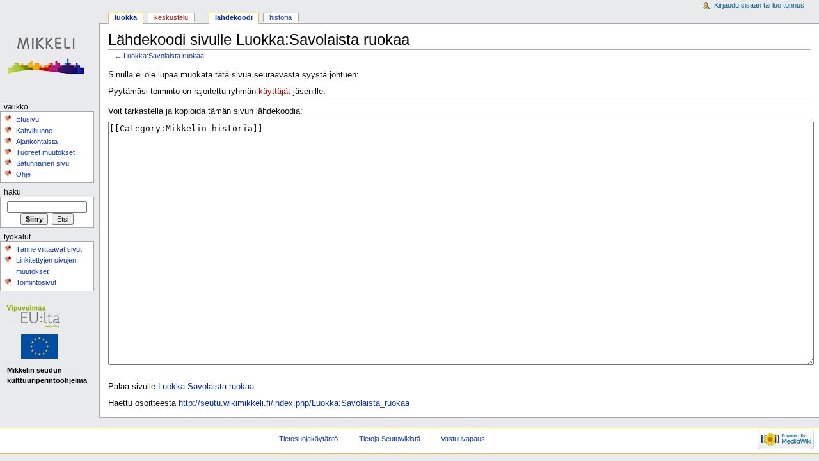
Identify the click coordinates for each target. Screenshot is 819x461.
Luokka (126, 17)
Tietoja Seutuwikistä (389, 438)
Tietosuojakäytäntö (308, 438)
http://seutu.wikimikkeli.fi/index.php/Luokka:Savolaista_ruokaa (294, 403)
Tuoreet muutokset (45, 152)
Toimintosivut (36, 282)
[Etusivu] (49, 49)
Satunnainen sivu (42, 163)
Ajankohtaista (37, 141)
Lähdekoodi (234, 17)
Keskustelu (171, 17)
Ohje (23, 174)
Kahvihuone (34, 130)
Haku (12, 192)
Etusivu (27, 119)
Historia (280, 17)
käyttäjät (274, 91)
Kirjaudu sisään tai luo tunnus (759, 5)
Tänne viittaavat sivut (49, 249)
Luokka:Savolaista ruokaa (163, 56)
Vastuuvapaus (463, 438)
